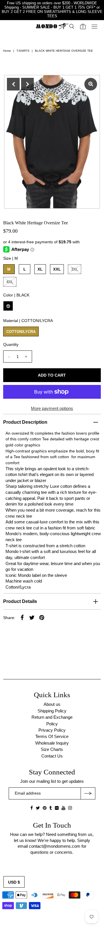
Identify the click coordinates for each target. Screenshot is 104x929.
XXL (57, 269)
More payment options (52, 408)
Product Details (20, 601)
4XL (9, 282)
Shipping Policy (52, 710)
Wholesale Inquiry (52, 743)
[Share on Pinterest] (42, 617)
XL (40, 269)
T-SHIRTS (22, 50)
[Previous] (13, 84)
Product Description (25, 422)
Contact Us (52, 755)
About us (52, 704)
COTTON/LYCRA (21, 331)
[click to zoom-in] (90, 84)
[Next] (27, 84)
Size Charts (52, 749)
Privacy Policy (52, 730)
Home (7, 50)
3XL (74, 269)
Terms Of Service (51, 736)
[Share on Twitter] (32, 617)
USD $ (14, 882)
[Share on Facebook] (22, 617)
